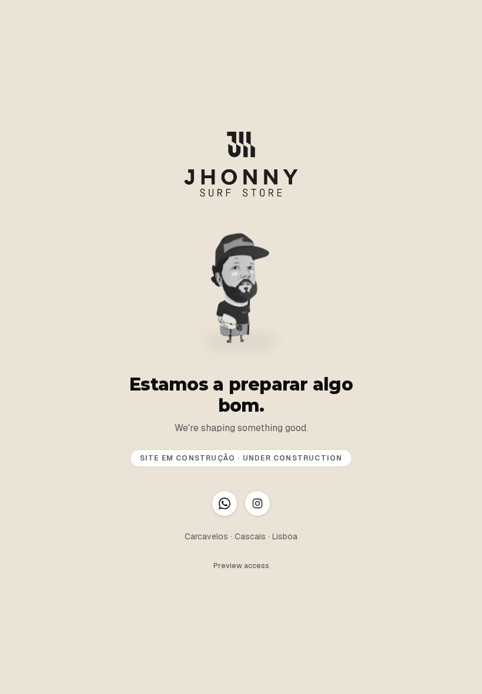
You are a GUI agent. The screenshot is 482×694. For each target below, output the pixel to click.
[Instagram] (257, 503)
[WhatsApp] (224, 503)
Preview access (241, 565)
